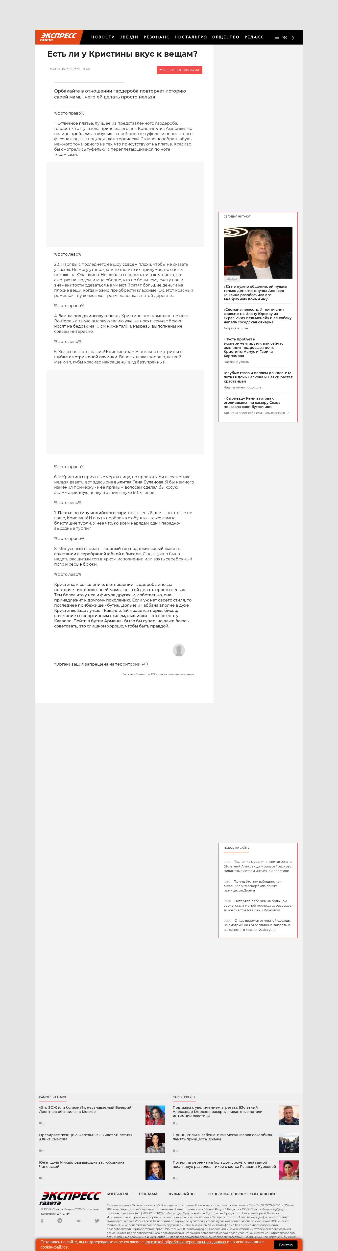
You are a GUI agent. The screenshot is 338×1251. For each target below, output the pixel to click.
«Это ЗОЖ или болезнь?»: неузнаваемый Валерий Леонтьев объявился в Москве (85, 1110)
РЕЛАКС (254, 37)
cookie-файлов (54, 1247)
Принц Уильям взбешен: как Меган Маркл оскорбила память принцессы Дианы (222, 1137)
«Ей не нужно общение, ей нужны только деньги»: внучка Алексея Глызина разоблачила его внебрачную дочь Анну (255, 293)
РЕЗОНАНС (157, 37)
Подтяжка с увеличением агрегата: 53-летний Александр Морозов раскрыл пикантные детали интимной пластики (218, 1112)
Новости (103, 37)
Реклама (148, 1194)
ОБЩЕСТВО (226, 37)
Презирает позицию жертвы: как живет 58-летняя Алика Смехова (86, 1137)
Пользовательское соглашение (242, 1194)
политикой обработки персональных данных (185, 1242)
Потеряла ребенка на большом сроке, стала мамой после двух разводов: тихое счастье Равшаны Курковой (224, 1164)
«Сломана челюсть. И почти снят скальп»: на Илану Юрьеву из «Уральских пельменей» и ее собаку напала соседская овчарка (257, 316)
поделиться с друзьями (180, 70)
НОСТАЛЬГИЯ (191, 37)
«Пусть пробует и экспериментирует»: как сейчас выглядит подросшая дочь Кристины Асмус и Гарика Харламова (253, 347)
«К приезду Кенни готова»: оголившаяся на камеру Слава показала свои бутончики (252, 402)
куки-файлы (182, 1194)
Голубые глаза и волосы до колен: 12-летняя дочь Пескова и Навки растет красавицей (258, 377)
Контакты (117, 1194)
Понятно (286, 1245)
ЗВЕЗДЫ (129, 37)
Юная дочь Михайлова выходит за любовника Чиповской (81, 1164)
